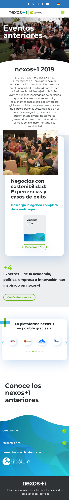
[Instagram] (33, 4)
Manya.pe (44, 493)
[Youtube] (47, 4)
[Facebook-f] (28, 4)
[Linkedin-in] (38, 4)
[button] (62, 12)
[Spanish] (58, 4)
